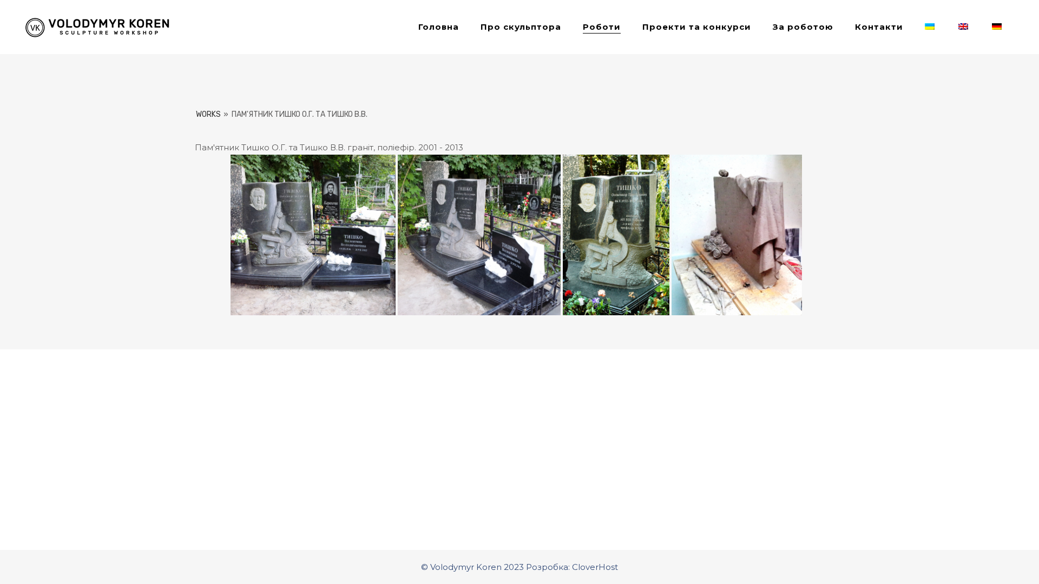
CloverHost (595, 567)
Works (208, 114)
